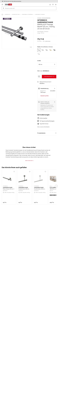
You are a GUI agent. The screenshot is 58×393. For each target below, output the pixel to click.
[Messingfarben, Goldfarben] (50, 50)
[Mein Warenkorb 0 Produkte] (55, 5)
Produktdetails (41, 133)
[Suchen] (3, 8)
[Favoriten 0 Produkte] (52, 5)
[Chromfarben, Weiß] (43, 50)
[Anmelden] (50, 5)
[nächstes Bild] (56, 186)
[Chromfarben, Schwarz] (39, 50)
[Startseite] (2, 14)
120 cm (40, 64)
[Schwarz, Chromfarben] (54, 50)
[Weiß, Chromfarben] (39, 54)
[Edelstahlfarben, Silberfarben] (46, 50)
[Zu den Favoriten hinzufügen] (39, 76)
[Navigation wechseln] (2, 5)
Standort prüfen (45, 95)
